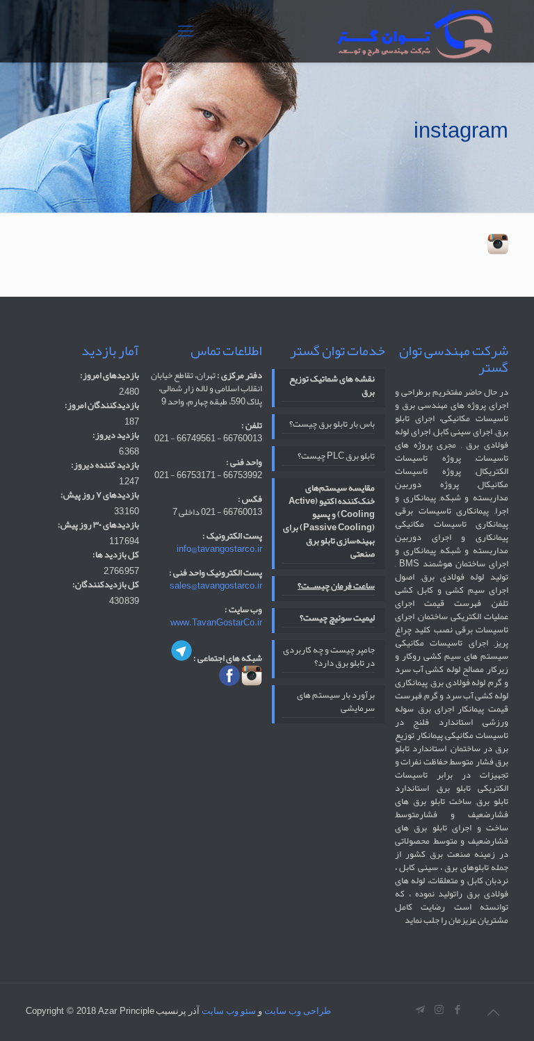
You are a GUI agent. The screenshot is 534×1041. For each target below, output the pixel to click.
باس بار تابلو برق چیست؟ (332, 425)
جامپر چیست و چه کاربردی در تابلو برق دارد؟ (329, 658)
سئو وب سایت (229, 1011)
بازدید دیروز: (115, 435)
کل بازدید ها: (115, 555)
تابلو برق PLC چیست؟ (336, 457)
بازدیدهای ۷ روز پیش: (99, 495)
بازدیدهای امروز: (109, 375)
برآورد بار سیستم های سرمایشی (336, 703)
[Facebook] (458, 1009)
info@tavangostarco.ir (219, 549)
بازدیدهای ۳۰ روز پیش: (98, 525)
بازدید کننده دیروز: (105, 465)
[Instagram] (439, 1009)
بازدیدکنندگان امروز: (102, 405)
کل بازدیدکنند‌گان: (105, 584)
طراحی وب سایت (297, 1011)
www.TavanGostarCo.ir (216, 623)
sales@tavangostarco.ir (216, 586)
